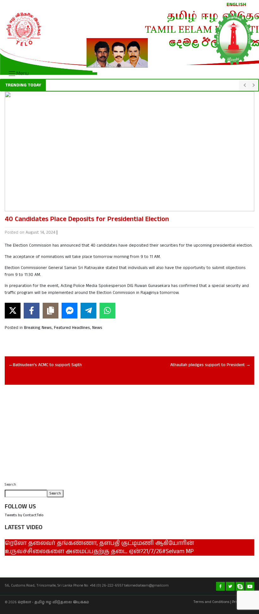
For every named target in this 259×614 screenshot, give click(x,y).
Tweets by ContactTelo (24, 515)
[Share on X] (13, 311)
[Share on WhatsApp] (107, 311)
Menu (22, 73)
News (97, 328)
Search (10, 484)
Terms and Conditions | (212, 602)
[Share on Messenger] (69, 311)
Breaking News (38, 328)
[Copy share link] (50, 311)
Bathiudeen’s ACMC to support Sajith (47, 365)
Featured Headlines (72, 328)
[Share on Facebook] (31, 311)
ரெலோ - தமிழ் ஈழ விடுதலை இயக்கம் (53, 602)
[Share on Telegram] (88, 311)
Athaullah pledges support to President (207, 365)
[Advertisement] (129, 435)
